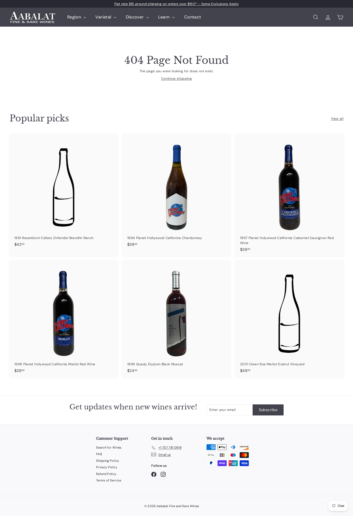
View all (337, 118)
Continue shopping (176, 78)
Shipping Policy (107, 461)
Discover (135, 17)
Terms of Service (108, 480)
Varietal (103, 17)
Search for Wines (109, 447)
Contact (192, 17)
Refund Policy (106, 474)
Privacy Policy (106, 467)
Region (74, 17)
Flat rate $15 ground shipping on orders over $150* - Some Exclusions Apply (176, 4)
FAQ (99, 454)
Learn (164, 17)
